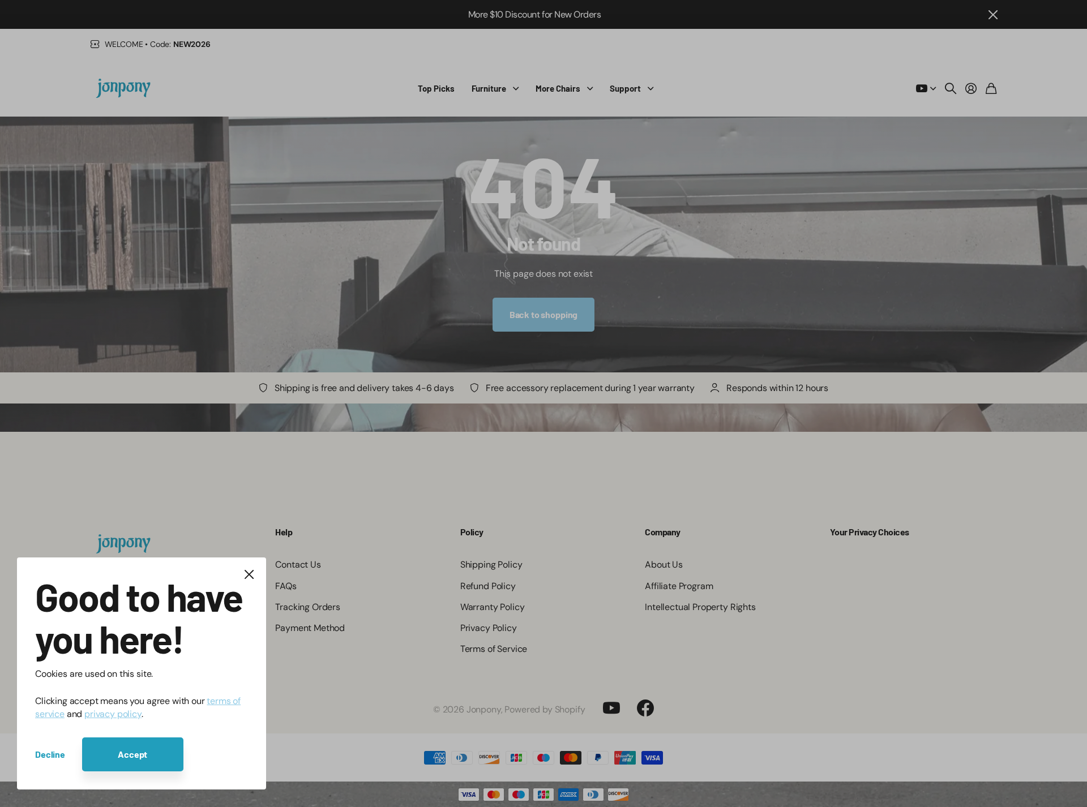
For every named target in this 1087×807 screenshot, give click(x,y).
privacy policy (113, 714)
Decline (50, 754)
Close (249, 574)
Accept (132, 754)
